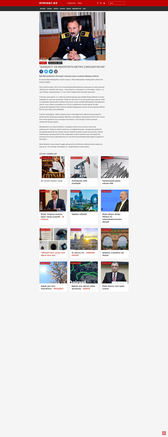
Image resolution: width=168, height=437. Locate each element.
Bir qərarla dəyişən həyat (51, 181)
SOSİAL (49, 8)
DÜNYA (56, 8)
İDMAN (68, 8)
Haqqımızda (71, 3)
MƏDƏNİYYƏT (76, 8)
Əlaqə (80, 3)
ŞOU (84, 8)
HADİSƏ (62, 8)
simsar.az (48, 3)
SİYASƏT (43, 8)
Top (164, 433)
